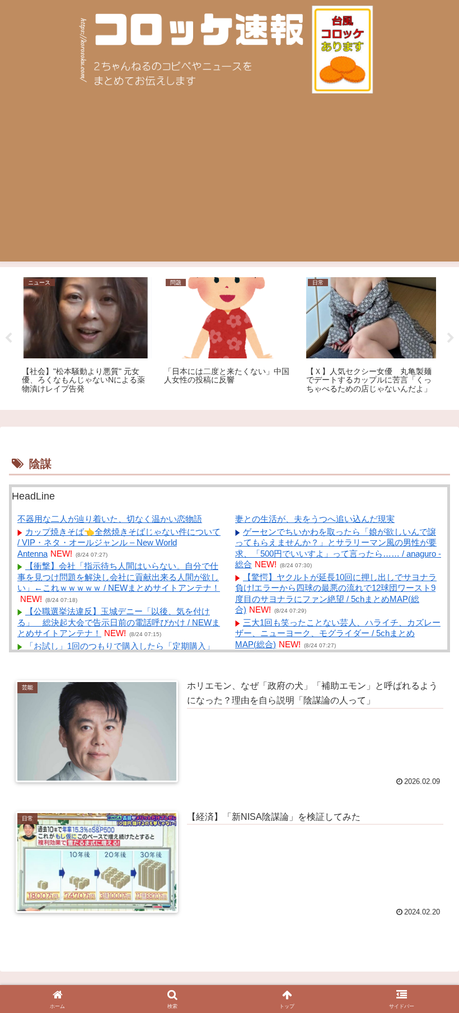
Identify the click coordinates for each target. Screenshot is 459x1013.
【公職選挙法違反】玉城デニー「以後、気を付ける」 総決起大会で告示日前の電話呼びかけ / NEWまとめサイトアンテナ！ (118, 622)
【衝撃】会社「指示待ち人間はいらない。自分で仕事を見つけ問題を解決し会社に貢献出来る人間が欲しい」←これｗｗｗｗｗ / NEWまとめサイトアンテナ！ (118, 576)
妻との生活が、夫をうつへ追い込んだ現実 (315, 519)
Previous (8, 338)
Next (450, 338)
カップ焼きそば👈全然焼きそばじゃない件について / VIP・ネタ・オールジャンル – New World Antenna (119, 542)
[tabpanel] (86, 336)
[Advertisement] (229, 183)
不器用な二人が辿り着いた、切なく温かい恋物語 (109, 519)
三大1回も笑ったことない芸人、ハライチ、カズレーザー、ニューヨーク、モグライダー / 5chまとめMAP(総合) (338, 633)
